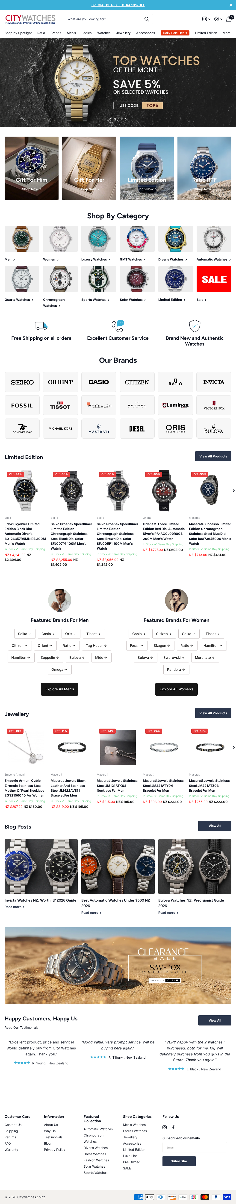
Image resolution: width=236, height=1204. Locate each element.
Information (54, 1116)
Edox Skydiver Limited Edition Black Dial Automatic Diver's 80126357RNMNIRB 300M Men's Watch (25, 533)
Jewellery (130, 1137)
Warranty (11, 1149)
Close (231, 5)
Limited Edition (206, 33)
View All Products (213, 456)
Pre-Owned (131, 1162)
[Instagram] (164, 1127)
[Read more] (206, 19)
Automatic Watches (98, 1129)
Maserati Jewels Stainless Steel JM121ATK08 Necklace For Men (117, 785)
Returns (10, 1137)
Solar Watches (94, 1166)
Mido (99, 657)
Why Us (50, 1131)
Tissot (91, 634)
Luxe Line (130, 1156)
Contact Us (13, 1125)
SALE (127, 1168)
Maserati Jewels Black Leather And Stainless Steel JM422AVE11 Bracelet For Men (68, 788)
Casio (46, 634)
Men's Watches (134, 1125)
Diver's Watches (96, 1148)
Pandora (174, 669)
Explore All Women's (176, 689)
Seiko (22, 634)
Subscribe (179, 1161)
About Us (51, 1125)
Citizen (18, 645)
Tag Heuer (94, 645)
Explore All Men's (59, 689)
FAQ (8, 1143)
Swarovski (172, 657)
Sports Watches (95, 1173)
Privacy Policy (54, 1149)
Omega (57, 669)
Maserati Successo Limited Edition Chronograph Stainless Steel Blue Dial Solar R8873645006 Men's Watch (210, 533)
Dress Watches (95, 1154)
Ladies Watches (135, 1131)
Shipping (11, 1131)
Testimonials (53, 1137)
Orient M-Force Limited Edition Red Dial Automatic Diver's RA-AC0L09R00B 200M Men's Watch (164, 531)
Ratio (41, 33)
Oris (68, 634)
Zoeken (146, 19)
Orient (43, 645)
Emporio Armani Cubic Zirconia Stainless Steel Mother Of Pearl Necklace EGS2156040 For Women (24, 788)
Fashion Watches (96, 1160)
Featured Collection (92, 1118)
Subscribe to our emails (181, 1138)
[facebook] (173, 1127)
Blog (47, 1143)
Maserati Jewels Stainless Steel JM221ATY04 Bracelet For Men (163, 785)
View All (215, 826)
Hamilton (18, 657)
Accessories (132, 1143)
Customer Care (17, 1116)
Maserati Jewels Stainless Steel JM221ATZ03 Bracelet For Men (209, 785)
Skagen (160, 645)
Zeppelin (48, 657)
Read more (13, 907)
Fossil (134, 645)
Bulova (75, 657)
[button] (110, 119)
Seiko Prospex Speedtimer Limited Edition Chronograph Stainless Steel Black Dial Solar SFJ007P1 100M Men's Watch (71, 536)
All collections (18, 33)
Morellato (203, 657)
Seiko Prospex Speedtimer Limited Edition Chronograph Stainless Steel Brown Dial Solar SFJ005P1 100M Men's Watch (117, 536)
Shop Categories (137, 1116)
